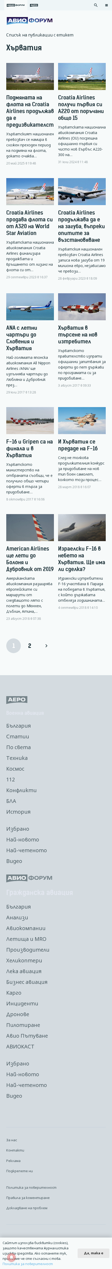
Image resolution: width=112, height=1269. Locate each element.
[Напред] (46, 645)
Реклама (13, 1160)
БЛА (11, 800)
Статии (17, 736)
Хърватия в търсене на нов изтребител (77, 334)
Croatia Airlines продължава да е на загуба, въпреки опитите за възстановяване (81, 226)
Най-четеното (26, 850)
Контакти (15, 1150)
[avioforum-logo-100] (29, 21)
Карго (13, 992)
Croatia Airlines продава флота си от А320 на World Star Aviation (29, 222)
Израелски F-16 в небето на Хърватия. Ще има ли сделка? (81, 558)
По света (18, 747)
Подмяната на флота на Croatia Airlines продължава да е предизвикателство (32, 111)
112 (10, 779)
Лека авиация (23, 971)
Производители (27, 949)
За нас (11, 1140)
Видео (14, 861)
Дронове (17, 1014)
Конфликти (21, 790)
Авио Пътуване (27, 1035)
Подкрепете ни (19, 1171)
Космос (15, 768)
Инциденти (22, 1003)
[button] (96, 5)
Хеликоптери (24, 960)
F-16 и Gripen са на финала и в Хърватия (29, 448)
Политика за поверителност (31, 1187)
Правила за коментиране (28, 1197)
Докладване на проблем (26, 1208)
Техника (17, 757)
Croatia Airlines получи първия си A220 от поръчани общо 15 (81, 107)
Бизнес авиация (26, 981)
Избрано (17, 828)
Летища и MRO (26, 938)
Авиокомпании (26, 928)
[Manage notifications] (11, 1257)
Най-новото (22, 839)
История (18, 811)
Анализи (17, 917)
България (18, 725)
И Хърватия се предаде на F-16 (78, 445)
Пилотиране (23, 1024)
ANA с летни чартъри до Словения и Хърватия (21, 337)
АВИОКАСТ (20, 1046)
